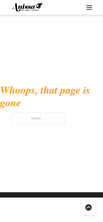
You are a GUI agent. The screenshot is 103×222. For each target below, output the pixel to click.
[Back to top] (88, 207)
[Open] (89, 7)
